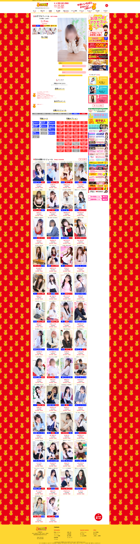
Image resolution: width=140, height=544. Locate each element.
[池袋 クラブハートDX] (98, 154)
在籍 (42, 11)
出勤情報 (69, 534)
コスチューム (83, 532)
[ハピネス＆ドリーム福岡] (98, 70)
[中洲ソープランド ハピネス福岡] (98, 177)
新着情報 (56, 537)
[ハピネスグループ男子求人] (98, 128)
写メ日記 (98, 11)
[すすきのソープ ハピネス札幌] (98, 137)
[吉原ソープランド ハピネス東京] (98, 140)
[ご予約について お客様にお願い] (98, 36)
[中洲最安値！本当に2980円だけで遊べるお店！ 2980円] (42, 6)
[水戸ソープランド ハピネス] (98, 157)
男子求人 (95, 534)
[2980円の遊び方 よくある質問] (98, 41)
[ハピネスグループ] (98, 131)
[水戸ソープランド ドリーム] (98, 160)
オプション (82, 11)
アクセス (105, 11)
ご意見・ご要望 (96, 535)
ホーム (34, 11)
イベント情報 (74, 11)
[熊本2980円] (98, 53)
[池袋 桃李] (98, 146)
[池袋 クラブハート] (98, 151)
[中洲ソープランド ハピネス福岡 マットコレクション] (98, 183)
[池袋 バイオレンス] (98, 149)
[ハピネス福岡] (98, 64)
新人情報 (58, 11)
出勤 (50, 11)
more (83, 159)
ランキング (90, 11)
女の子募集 (95, 532)
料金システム (66, 11)
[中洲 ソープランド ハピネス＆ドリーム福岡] (98, 180)
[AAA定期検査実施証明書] (98, 112)
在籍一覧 (69, 532)
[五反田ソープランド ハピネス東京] (98, 143)
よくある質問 (83, 535)
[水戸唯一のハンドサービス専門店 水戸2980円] (98, 163)
